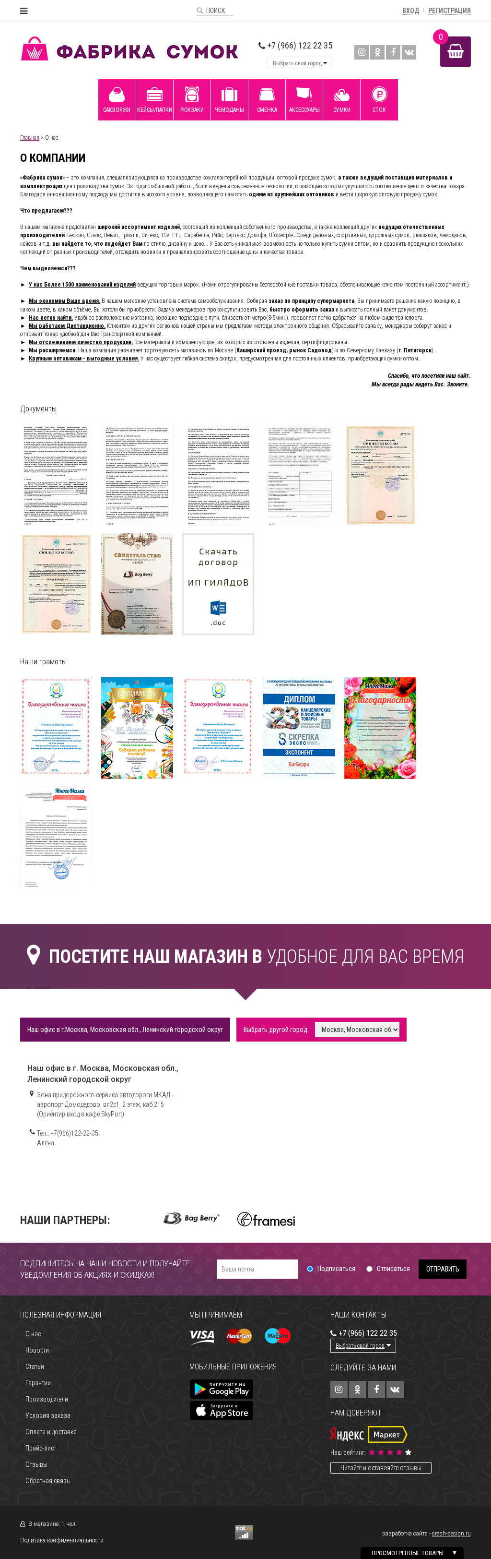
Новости (37, 1350)
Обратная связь (47, 1481)
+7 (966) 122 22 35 (298, 45)
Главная (29, 137)
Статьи (34, 1366)
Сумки (342, 110)
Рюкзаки (192, 110)
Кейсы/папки (154, 110)
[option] (191, 1218)
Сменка (267, 110)
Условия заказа (47, 1415)
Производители (46, 1399)
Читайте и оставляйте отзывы (380, 1468)
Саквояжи (116, 110)
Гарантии (38, 1383)
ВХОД (410, 10)
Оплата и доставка (51, 1432)
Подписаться (336, 1268)
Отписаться (393, 1268)
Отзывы (36, 1464)
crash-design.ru (451, 1533)
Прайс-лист (40, 1448)
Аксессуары (304, 110)
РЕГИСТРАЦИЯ (449, 10)
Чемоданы (229, 110)
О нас (33, 1334)
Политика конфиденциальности (62, 1540)
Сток (379, 110)
